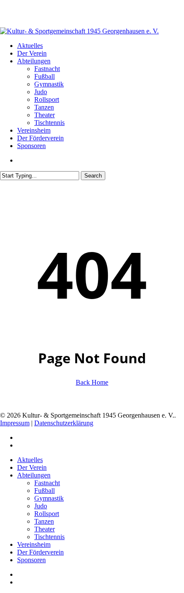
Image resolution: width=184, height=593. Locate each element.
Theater (44, 529)
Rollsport (46, 513)
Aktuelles (30, 459)
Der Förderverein (40, 552)
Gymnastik (49, 498)
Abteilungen (33, 475)
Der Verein (32, 467)
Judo (40, 506)
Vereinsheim (33, 544)
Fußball (44, 490)
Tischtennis (49, 536)
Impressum (15, 423)
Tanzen (44, 521)
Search (93, 175)
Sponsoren (31, 559)
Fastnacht (47, 482)
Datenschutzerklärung (63, 423)
